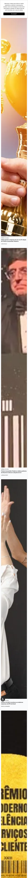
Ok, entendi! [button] (14, 13)
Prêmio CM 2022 (5, 238)
